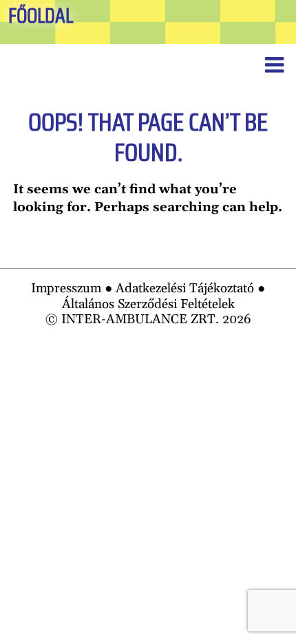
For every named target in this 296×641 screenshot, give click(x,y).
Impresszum (66, 288)
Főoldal (40, 15)
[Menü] (274, 66)
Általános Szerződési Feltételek (148, 304)
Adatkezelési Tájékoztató (185, 288)
